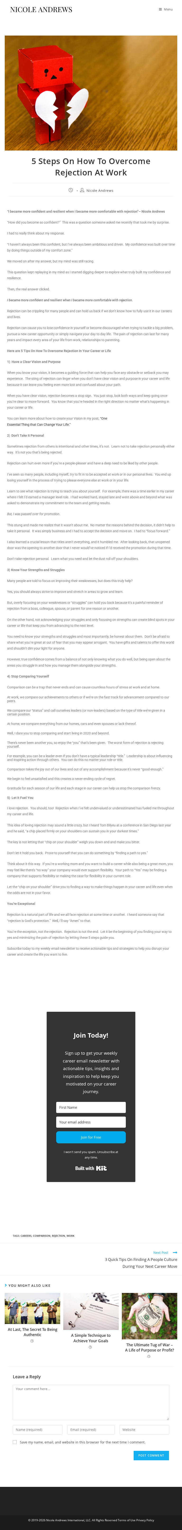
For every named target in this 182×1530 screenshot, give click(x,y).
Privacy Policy (145, 1520)
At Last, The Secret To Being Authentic (32, 1332)
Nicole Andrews (99, 190)
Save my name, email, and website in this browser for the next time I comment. (83, 1442)
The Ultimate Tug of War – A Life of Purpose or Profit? (149, 1347)
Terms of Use (127, 1520)
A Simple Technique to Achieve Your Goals (91, 1338)
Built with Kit (91, 1168)
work (70, 1235)
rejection (58, 1235)
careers (26, 1235)
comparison (41, 1235)
